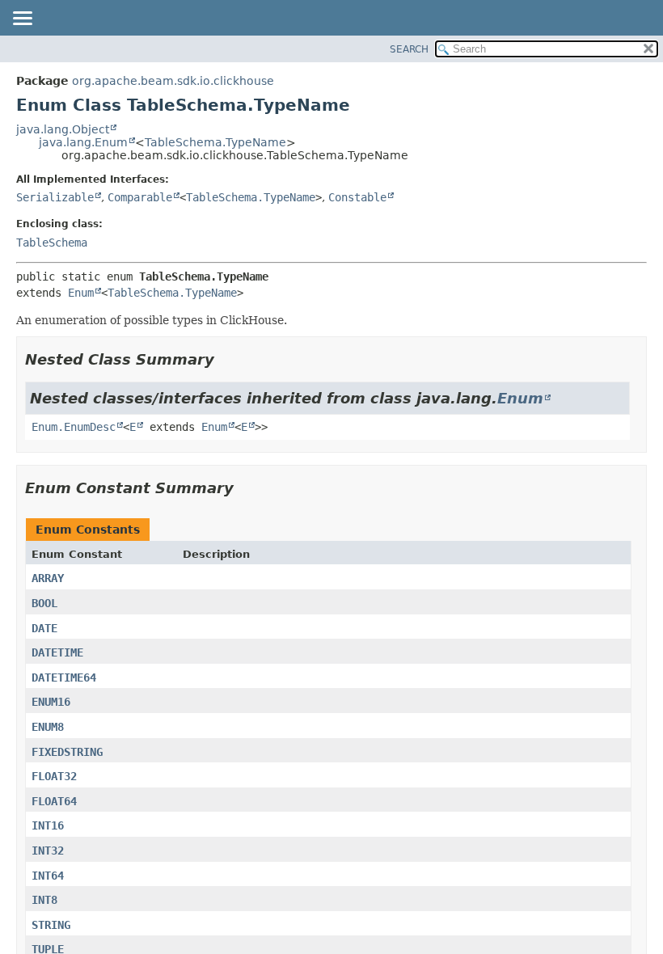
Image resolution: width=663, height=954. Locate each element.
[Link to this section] (225, 359)
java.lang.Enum (83, 142)
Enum (81, 292)
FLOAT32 (54, 776)
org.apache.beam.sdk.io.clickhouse (173, 80)
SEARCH (409, 49)
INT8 (44, 899)
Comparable (140, 197)
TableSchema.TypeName (215, 142)
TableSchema (51, 242)
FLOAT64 (54, 801)
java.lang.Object (62, 129)
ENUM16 (51, 701)
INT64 (48, 875)
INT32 (48, 850)
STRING (51, 924)
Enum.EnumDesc (74, 426)
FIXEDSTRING (67, 751)
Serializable (55, 197)
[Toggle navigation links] (22, 19)
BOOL (44, 603)
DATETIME (57, 652)
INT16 (48, 825)
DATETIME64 (64, 677)
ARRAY (48, 578)
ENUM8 (48, 726)
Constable (357, 197)
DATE (44, 628)
